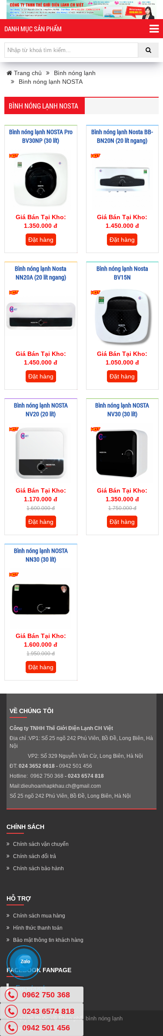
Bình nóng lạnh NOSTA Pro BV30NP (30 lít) (41, 136)
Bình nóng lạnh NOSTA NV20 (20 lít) (41, 409)
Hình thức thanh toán (38, 928)
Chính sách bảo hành (38, 868)
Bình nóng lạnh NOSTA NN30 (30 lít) (41, 554)
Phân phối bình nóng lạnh (91, 1018)
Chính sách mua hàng (39, 916)
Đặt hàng (40, 239)
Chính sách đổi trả (34, 856)
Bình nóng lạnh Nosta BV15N (122, 272)
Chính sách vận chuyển (41, 844)
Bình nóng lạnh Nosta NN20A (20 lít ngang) (41, 272)
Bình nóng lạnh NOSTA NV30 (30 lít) (122, 409)
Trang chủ (27, 72)
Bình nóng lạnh (75, 72)
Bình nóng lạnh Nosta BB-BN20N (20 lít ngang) (122, 136)
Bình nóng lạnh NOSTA (51, 81)
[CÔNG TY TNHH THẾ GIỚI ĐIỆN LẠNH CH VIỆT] (81, 9)
